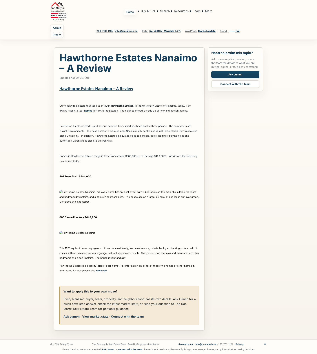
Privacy (240, 344)
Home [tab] (130, 11)
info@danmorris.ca (126, 30)
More (208, 11)
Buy (143, 11)
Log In (57, 34)
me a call (101, 270)
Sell (153, 11)
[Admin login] (265, 344)
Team (197, 11)
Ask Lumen (71, 316)
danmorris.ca (185, 344)
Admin (57, 27)
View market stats (95, 316)
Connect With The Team (235, 84)
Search (165, 11)
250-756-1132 (104, 30)
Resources (181, 11)
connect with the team (130, 349)
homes (88, 110)
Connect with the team (127, 316)
